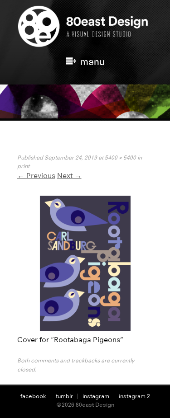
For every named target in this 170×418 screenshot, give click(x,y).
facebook (33, 396)
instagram (96, 396)
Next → (69, 175)
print (23, 166)
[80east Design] (85, 43)
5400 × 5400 (120, 157)
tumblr (64, 396)
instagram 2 (134, 396)
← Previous (36, 175)
